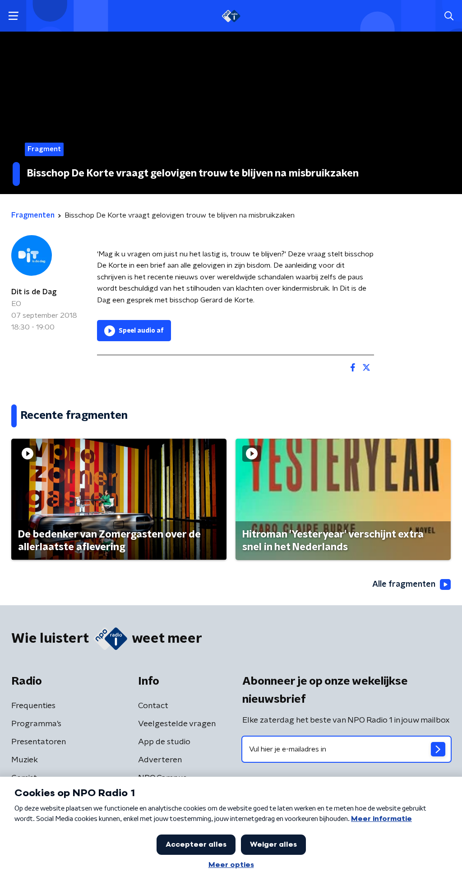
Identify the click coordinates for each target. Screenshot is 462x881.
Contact (153, 706)
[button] (13, 16)
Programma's (36, 724)
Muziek (24, 760)
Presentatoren (38, 742)
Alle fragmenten (403, 584)
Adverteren (160, 760)
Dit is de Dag (33, 292)
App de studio (164, 742)
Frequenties (33, 706)
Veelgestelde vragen (177, 724)
